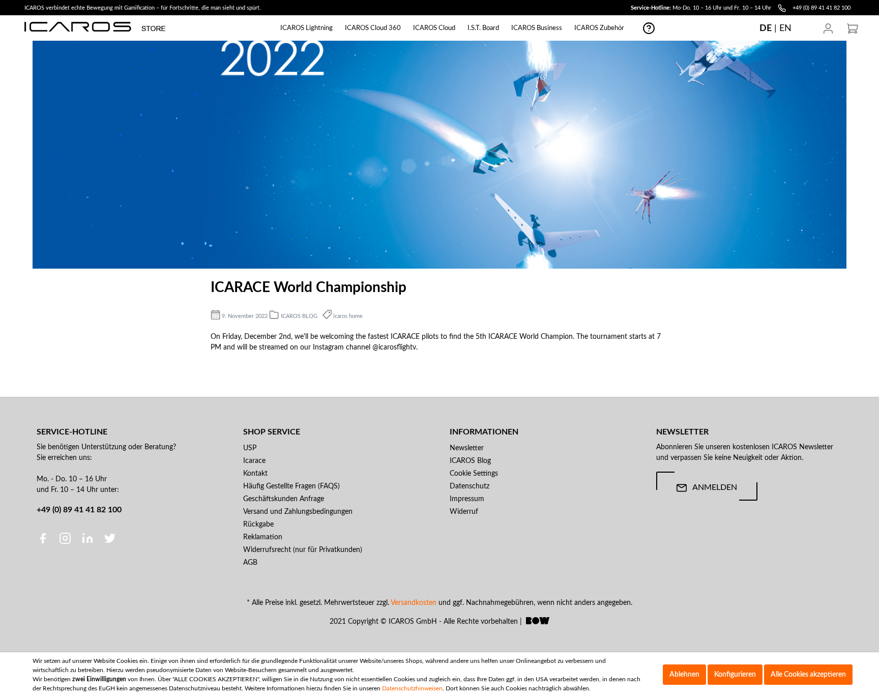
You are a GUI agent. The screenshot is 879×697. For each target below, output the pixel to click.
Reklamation (262, 537)
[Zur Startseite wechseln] (94, 27)
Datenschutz (469, 486)
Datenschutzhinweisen (412, 688)
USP (249, 448)
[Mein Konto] (828, 28)
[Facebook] (44, 538)
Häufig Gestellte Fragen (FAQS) (291, 486)
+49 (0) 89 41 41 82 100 (79, 510)
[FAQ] (648, 28)
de (765, 28)
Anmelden (714, 487)
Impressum (467, 499)
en (785, 28)
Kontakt (255, 473)
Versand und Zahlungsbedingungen (298, 511)
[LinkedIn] (88, 538)
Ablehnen (684, 674)
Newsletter (467, 448)
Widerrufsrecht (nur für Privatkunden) (302, 550)
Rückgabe (258, 524)
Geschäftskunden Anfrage (283, 499)
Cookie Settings (474, 473)
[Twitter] (110, 538)
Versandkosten (413, 602)
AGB (250, 562)
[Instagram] (66, 538)
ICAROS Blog (470, 460)
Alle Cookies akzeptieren (808, 674)
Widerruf (464, 511)
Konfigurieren (735, 674)
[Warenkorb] (852, 28)
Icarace (254, 460)
